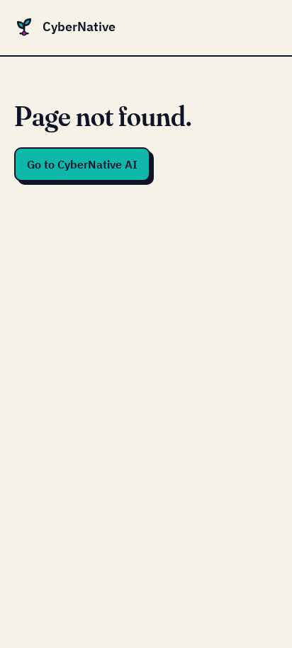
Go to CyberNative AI (82, 164)
